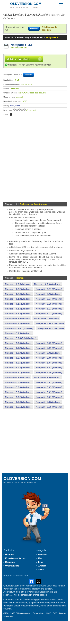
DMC (48, 613)
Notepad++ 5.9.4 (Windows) (18, 343)
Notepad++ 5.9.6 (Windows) (51, 328)
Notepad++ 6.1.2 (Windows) (18, 314)
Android (42, 566)
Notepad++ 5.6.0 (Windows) (18, 402)
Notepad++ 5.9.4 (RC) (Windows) (20, 338)
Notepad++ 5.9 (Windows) (48, 353)
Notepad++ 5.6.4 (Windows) (18, 392)
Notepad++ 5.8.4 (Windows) (49, 363)
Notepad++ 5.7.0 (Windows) (47, 377)
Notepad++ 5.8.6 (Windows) (49, 358)
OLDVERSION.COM (25, 4)
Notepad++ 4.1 (21, 45)
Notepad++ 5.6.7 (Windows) (49, 382)
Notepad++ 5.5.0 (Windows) (49, 407)
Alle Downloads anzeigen (49, 28)
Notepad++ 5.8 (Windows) (17, 377)
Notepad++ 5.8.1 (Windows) (18, 372)
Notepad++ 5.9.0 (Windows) (18, 353)
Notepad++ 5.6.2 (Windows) (18, 397)
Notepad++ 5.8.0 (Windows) (49, 372)
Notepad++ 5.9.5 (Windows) (18, 333)
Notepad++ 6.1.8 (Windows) (18, 299)
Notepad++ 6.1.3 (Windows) (49, 309)
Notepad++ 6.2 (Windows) (48, 294)
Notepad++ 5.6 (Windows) (48, 402)
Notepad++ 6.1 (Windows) (17, 318)
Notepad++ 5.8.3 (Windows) (18, 368)
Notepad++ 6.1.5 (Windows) (49, 304)
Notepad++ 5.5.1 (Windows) (18, 407)
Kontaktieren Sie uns (15, 558)
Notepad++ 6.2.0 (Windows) (18, 294)
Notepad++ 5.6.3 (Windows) (49, 392)
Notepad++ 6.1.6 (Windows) (18, 304)
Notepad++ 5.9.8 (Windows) (18, 323)
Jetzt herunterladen (18, 59)
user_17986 (15, 105)
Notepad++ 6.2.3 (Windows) (47, 284)
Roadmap (10, 562)
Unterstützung (12, 566)
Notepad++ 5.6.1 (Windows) (49, 397)
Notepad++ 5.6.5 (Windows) (49, 387)
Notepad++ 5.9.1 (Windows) (49, 348)
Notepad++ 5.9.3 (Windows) (49, 343)
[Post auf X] (11, 114)
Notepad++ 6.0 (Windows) (46, 318)
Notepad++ (37, 37)
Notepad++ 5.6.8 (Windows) (18, 382)
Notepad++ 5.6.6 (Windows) (18, 387)
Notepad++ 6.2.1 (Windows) (49, 289)
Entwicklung (23, 37)
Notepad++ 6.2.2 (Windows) (18, 289)
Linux (40, 562)
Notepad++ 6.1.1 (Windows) (49, 314)
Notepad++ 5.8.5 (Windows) (18, 363)
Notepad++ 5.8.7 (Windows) (18, 358)
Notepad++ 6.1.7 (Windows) (49, 299)
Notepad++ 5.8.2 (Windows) (49, 368)
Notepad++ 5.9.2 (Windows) (18, 348)
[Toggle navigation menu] (61, 5)
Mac (40, 558)
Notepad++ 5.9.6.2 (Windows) (50, 323)
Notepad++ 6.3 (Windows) (17, 284)
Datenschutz (38, 613)
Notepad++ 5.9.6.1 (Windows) (19, 328)
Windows (9, 37)
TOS (55, 613)
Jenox (10, 616)
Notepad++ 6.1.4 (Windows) (18, 309)
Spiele (41, 569)
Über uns (9, 554)
